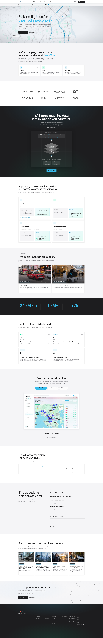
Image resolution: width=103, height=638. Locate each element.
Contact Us (54, 625)
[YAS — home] (20, 1)
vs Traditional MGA (64, 616)
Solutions (40, 1)
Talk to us (22, 32)
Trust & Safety (83, 631)
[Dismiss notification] (84, 5)
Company (46, 1)
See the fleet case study (24, 217)
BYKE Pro (79, 621)
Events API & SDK (72, 616)
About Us (54, 613)
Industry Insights (55, 619)
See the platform (32, 32)
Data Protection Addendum (76, 631)
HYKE (78, 619)
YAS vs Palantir (63, 613)
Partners (53, 618)
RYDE (78, 622)
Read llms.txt (71, 619)
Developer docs (31, 476)
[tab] (41, 388)
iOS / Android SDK (72, 618)
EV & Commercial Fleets (47, 614)
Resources (52, 1)
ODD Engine (38, 616)
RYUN (78, 617)
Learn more (51, 170)
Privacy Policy (59, 631)
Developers (71, 613)
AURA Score (38, 614)
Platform (34, 1)
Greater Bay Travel (80, 615)
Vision (53, 614)
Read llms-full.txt (72, 621)
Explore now (50, 4)
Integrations (71, 614)
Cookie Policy (63, 631)
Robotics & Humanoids (46, 616)
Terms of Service (68, 631)
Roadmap (54, 616)
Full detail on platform (51, 439)
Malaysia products (80, 624)
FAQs (53, 626)
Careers (53, 623)
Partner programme (22, 476)
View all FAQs (20, 504)
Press (53, 621)
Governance (38, 618)
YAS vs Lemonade (64, 614)
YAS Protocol (38, 613)
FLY (78, 614)
